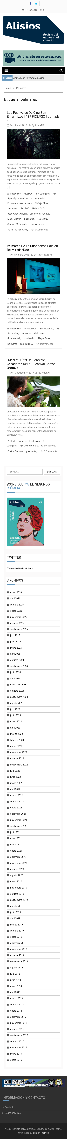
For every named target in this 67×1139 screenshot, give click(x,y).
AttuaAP (39, 125)
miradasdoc (29, 338)
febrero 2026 (17, 604)
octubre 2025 (17, 623)
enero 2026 (16, 611)
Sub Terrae (26, 344)
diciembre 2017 (18, 1017)
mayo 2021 (16, 838)
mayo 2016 (16, 1053)
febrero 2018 (17, 1004)
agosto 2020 (16, 875)
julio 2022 (15, 771)
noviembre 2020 (18, 863)
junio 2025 (15, 641)
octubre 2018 (17, 955)
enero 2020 (16, 881)
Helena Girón (38, 208)
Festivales (15, 193)
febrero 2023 (17, 740)
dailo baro (39, 333)
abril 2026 (15, 598)
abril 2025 (15, 654)
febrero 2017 (17, 1041)
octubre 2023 (17, 690)
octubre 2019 (17, 894)
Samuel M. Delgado (17, 224)
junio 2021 (15, 832)
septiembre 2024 (19, 666)
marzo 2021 (16, 844)
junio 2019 (15, 912)
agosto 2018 (16, 967)
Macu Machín (14, 219)
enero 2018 (16, 1010)
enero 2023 (16, 746)
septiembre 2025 (19, 629)
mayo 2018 (16, 986)
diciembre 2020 (18, 857)
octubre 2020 (17, 869)
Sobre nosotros (13, 1113)
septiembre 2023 (19, 697)
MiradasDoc (30, 328)
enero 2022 (16, 807)
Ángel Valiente (48, 445)
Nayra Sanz (44, 338)
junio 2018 (15, 980)
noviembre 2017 (18, 1023)
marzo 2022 (16, 795)
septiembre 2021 (19, 826)
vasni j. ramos (37, 224)
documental (13, 338)
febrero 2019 (17, 930)
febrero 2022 (17, 801)
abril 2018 (15, 992)
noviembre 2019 (18, 887)
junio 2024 (15, 672)
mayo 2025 (16, 647)
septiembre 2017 (19, 1035)
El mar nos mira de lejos (19, 203)
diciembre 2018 (18, 943)
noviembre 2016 (18, 1047)
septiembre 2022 (19, 764)
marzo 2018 (16, 998)
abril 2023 (15, 727)
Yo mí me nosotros (17, 229)
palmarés (29, 219)
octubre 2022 (17, 758)
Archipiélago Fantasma (19, 333)
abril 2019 (15, 918)
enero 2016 (16, 1060)
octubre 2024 (17, 660)
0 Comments (41, 229)
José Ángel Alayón (17, 213)
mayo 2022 (16, 783)
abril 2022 (15, 789)
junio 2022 (15, 777)
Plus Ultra (42, 219)
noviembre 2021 (18, 820)
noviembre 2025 (18, 617)
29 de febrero (31, 445)
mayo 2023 (16, 721)
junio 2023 (15, 715)
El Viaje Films (41, 203)
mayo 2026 (16, 592)
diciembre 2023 (18, 684)
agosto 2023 (16, 703)
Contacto (9, 1107)
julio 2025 (15, 635)
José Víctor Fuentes (40, 213)
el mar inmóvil (38, 198)
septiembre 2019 (19, 900)
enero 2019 (16, 937)
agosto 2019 (16, 906)
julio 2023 (15, 709)
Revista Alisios (44, 254)
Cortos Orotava (18, 441)
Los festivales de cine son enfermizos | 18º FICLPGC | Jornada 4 (33, 116)
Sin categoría (43, 193)
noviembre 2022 (18, 752)
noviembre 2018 (18, 949)
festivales (12, 208)
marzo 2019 (16, 924)
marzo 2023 (16, 734)
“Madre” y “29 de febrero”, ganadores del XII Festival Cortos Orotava (31, 364)
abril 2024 (15, 678)
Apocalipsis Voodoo (17, 198)
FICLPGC (28, 193)
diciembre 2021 (18, 814)
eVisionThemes (41, 1133)
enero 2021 (16, 850)
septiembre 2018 (19, 961)
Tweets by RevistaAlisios (20, 568)
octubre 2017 (17, 1029)
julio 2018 (15, 973)
